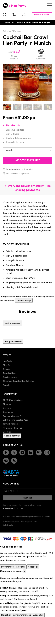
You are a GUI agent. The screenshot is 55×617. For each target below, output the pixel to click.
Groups (6, 369)
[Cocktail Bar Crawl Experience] (38, 107)
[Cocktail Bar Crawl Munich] (48, 107)
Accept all (33, 566)
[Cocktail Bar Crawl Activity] (17, 107)
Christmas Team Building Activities (18, 381)
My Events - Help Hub (12, 428)
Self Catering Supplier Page (15, 420)
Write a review (12, 323)
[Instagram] (47, 452)
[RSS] (14, 461)
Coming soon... (10, 377)
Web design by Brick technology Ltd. (18, 521)
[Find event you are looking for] (5, 15)
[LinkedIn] (30, 452)
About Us (7, 404)
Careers (7, 408)
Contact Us (8, 412)
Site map (7, 431)
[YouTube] (22, 452)
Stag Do (6, 365)
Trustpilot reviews (13, 341)
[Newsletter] (6, 461)
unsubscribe (8, 508)
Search (6, 385)
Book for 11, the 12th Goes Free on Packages (27, 22)
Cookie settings (23, 300)
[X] (14, 452)
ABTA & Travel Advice (13, 400)
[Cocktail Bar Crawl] (7, 107)
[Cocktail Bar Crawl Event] (27, 107)
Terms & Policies (10, 423)
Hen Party (18, 6)
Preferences (7, 566)
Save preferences (22, 614)
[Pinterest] (39, 452)
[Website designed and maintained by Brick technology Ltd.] (8, 525)
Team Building (9, 373)
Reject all (20, 566)
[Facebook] (6, 452)
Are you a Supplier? (12, 416)
